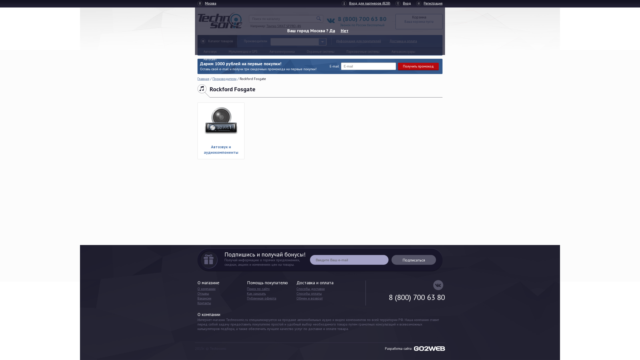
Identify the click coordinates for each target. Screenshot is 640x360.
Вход (407, 3)
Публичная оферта (261, 298)
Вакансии (204, 298)
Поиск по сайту (258, 288)
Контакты (204, 303)
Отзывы (203, 293)
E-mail (334, 66)
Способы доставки (310, 288)
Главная (203, 78)
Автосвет (210, 59)
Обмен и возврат (309, 298)
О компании (207, 288)
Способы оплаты (309, 293)
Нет (344, 31)
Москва (210, 3)
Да (332, 31)
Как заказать (256, 293)
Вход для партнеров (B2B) (369, 3)
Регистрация (433, 3)
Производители (224, 78)
